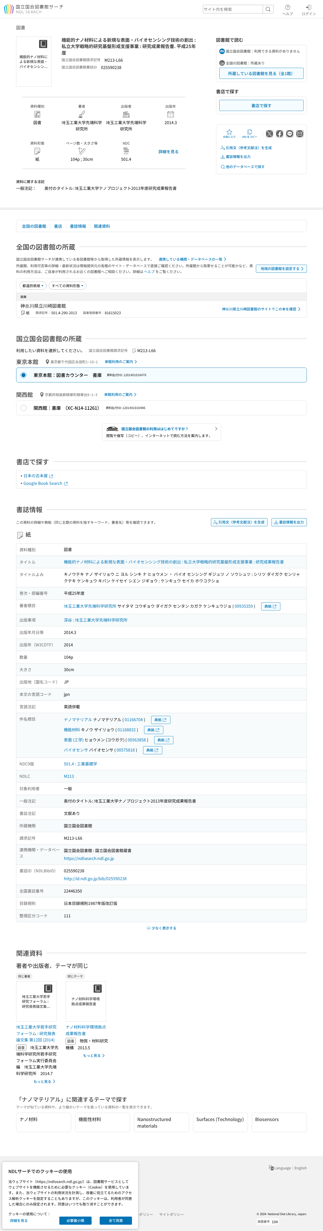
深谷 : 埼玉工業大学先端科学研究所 (95, 620)
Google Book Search (43, 483)
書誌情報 (78, 226)
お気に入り (229, 137)
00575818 (126, 750)
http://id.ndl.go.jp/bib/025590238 (95, 878)
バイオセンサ (76, 750)
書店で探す (261, 105)
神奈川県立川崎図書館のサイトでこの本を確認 (259, 308)
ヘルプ (287, 13)
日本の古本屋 (36, 475)
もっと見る (42, 1081)
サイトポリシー (171, 1214)
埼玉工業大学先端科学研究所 (90, 606)
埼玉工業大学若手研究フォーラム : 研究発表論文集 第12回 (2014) (36, 1033)
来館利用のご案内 (119, 361)
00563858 (137, 740)
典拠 (268, 606)
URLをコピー (249, 137)
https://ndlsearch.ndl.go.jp (89, 858)
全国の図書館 (34, 226)
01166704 (134, 719)
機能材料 (72, 729)
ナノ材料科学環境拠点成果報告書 (86, 1030)
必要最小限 (75, 1220)
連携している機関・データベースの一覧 (190, 259)
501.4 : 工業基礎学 (80, 764)
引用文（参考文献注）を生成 (249, 147)
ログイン (309, 13)
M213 (69, 776)
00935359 (244, 606)
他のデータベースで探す (245, 166)
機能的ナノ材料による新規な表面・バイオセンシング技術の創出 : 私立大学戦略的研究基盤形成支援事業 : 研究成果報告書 (174, 562)
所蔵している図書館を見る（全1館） (261, 73)
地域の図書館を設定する (280, 268)
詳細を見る (168, 151)
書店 (58, 226)
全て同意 (116, 1220)
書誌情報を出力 (238, 156)
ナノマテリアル (78, 719)
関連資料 (102, 226)
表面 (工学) (74, 740)
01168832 (127, 729)
